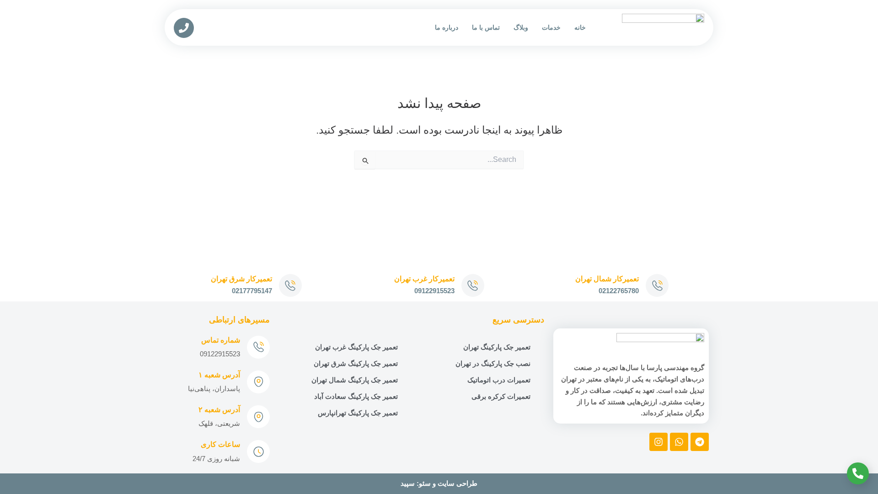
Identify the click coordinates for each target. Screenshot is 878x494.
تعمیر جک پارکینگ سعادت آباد (356, 396)
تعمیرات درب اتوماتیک (498, 380)
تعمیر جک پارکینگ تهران (496, 347)
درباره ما (446, 27)
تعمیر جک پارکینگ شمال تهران (354, 380)
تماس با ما (486, 27)
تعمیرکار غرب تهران (424, 279)
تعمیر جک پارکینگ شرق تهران (356, 363)
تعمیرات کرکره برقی (500, 396)
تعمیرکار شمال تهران (607, 279)
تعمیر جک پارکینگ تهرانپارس (358, 413)
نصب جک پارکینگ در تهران (492, 363)
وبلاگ (521, 27)
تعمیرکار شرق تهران (241, 279)
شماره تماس (220, 340)
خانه (580, 27)
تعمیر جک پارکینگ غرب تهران (356, 347)
